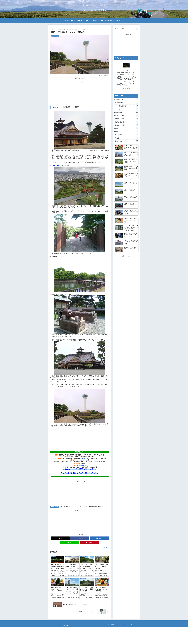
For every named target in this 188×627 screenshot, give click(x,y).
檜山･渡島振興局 (93, 506)
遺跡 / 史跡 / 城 (102, 506)
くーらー (126, 70)
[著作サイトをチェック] (123, 88)
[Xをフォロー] (125, 88)
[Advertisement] (79, 93)
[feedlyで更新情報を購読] (127, 88)
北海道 (80, 506)
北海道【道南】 (55, 506)
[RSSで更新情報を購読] (129, 88)
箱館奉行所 (80, 465)
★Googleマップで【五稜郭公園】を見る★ (79, 469)
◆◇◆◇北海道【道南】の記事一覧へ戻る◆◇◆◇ (79, 473)
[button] (137, 29)
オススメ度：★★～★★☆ (66, 506)
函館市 (75, 506)
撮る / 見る (86, 506)
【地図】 (82, 458)
